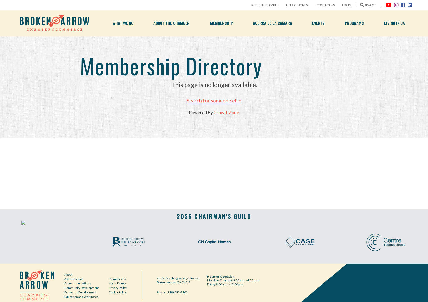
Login (346, 5)
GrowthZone (226, 112)
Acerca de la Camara (272, 23)
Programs (354, 23)
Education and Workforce (81, 297)
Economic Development (80, 292)
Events (318, 23)
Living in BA (394, 23)
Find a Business (297, 5)
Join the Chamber (265, 5)
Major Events (117, 283)
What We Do (123, 23)
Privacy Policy (118, 288)
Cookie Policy (118, 292)
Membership (221, 23)
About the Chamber (171, 23)
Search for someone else (214, 100)
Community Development (81, 288)
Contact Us (326, 5)
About (68, 274)
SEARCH (370, 5)
